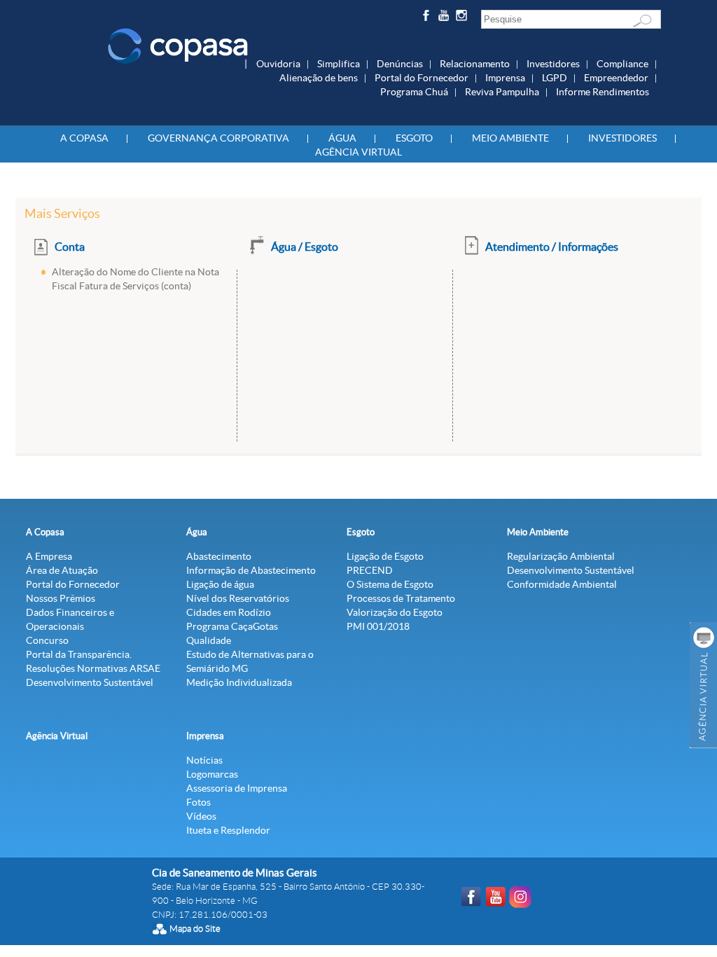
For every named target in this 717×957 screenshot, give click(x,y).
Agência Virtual (358, 152)
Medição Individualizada (239, 682)
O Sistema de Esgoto (390, 584)
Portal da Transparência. (79, 654)
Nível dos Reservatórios (237, 598)
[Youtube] (446, 18)
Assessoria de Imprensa (236, 788)
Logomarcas (212, 774)
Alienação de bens (318, 77)
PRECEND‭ (370, 570)
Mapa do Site (195, 928)
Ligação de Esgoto (385, 556)
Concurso (47, 640)
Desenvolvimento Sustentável (89, 682)
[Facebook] (427, 18)
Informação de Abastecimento (251, 570)
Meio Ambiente (510, 138)
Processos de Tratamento (401, 598)
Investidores (553, 63)
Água (342, 138)
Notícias (204, 760)
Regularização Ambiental (561, 556)
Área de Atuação (62, 570)
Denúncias (400, 63)
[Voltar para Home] (178, 44)
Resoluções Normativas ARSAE (93, 668)
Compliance (622, 63)
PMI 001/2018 (378, 626)
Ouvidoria (278, 63)
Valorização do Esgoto (395, 612)
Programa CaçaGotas (232, 626)
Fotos (198, 802)
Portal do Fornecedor (421, 77)
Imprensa (505, 77)
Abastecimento (218, 556)
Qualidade (208, 640)
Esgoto (414, 138)
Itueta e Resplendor (228, 830)
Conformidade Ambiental (562, 584)
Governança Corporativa (218, 138)
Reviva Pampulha (502, 91)
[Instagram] (464, 18)
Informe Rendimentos (602, 91)
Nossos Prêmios (60, 598)
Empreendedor (616, 77)
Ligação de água (220, 584)
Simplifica (338, 63)
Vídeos (201, 816)
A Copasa (84, 138)
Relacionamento (475, 63)
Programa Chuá (414, 91)
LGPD (554, 77)
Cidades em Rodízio (228, 612)
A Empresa (49, 556)
